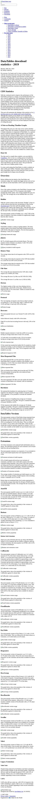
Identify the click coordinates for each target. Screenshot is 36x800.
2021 (9, 42)
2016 (9, 50)
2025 (9, 36)
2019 (9, 45)
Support (6, 20)
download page (5, 206)
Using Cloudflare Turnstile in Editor (18, 31)
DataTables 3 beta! (13, 28)
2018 (9, 47)
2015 (9, 52)
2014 (9, 53)
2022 (9, 41)
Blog (5, 17)
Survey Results (12, 30)
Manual (6, 9)
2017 (9, 49)
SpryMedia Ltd (19, 791)
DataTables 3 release (13, 25)
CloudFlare (4, 158)
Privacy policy (5, 796)
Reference (7, 12)
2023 (9, 39)
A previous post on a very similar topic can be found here (17, 113)
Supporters (13, 796)
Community (7, 19)
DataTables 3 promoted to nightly (17, 26)
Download (7, 14)
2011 (9, 57)
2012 (9, 55)
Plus (5, 8)
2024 (9, 37)
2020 (9, 44)
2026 (9, 34)
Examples (7, 11)
